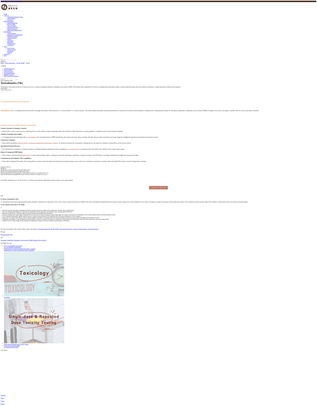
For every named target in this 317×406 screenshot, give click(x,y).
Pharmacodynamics (93, 229)
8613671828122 (5, 1)
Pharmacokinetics (83, 229)
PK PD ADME (11, 24)
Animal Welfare (11, 18)
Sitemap (6, 380)
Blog (5, 55)
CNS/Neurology (11, 33)
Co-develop (10, 45)
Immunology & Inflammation (15, 35)
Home (5, 14)
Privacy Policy (312, 392)
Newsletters (10, 51)
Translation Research (12, 27)
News (5, 46)
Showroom (7, 377)
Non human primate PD (66, 229)
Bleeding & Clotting (12, 36)
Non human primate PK (44, 229)
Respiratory (10, 42)
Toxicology (7, 297)
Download (10, 20)
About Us (6, 15)
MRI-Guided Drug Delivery (14, 30)
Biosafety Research (12, 29)
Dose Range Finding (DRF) (11, 347)
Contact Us (7, 54)
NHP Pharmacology (12, 23)
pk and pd (75, 229)
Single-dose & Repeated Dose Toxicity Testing (16, 344)
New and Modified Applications (12, 247)
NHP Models (7, 32)
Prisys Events (10, 48)
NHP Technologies (9, 21)
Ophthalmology (11, 43)
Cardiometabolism (12, 38)
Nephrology (10, 40)
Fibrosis (9, 39)
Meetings (9, 52)
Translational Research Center (15, 17)
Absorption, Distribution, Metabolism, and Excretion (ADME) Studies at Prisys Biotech (23, 240)
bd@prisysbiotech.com (24, 387)
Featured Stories (11, 49)
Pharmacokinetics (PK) (7, 234)
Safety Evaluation (12, 26)
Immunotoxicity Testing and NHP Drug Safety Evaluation (19, 250)
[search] (17, 79)
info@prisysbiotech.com (16, 1)
